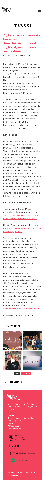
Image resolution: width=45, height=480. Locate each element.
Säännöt (11, 415)
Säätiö (10, 423)
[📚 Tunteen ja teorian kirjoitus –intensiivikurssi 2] (12, 340)
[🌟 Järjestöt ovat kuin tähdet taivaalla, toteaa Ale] (12, 360)
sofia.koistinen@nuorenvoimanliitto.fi (21, 309)
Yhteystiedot (13, 426)
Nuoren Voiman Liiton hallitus (21, 418)
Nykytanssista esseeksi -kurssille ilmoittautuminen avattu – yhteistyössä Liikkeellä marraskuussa (21, 43)
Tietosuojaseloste (15, 421)
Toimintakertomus (16, 428)
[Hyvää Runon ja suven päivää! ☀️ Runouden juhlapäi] (32, 340)
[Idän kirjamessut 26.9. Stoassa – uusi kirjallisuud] (32, 360)
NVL (7, 9)
